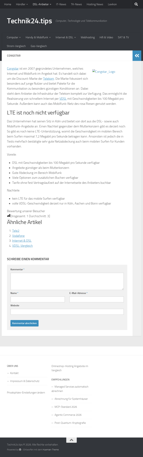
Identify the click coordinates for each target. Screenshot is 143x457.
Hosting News (95, 4)
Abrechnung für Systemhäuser (71, 398)
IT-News (61, 4)
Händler (20, 4)
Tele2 (15, 231)
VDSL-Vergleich (22, 246)
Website (14, 305)
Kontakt (14, 373)
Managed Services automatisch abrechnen (69, 389)
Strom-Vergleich (16, 46)
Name (14, 293)
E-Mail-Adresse (78, 293)
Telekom (48, 79)
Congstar (13, 68)
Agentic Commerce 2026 (68, 414)
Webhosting (88, 37)
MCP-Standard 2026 (66, 406)
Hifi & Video (106, 37)
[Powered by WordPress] (20, 449)
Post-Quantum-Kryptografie (70, 422)
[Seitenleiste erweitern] (137, 55)
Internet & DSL (64, 37)
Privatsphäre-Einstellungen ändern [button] (26, 392)
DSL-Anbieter (41, 4)
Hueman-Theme (51, 449)
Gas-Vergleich (39, 46)
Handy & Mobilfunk (37, 37)
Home (7, 4)
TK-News (76, 4)
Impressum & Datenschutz (24, 381)
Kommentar (17, 269)
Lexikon (112, 4)
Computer (12, 37)
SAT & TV (123, 37)
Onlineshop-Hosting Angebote (68, 366)
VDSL (63, 99)
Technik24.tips (29, 21)
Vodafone (18, 236)
